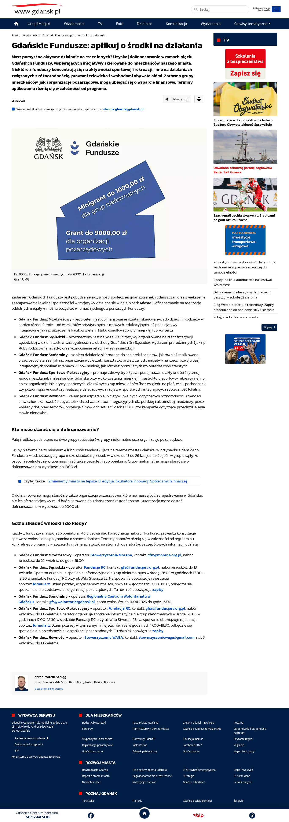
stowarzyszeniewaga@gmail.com (166, 637)
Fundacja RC (95, 567)
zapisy (158, 589)
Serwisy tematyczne (250, 23)
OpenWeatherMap (49, 757)
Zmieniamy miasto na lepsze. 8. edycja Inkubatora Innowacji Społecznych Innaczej (117, 481)
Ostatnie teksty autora (48, 688)
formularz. (42, 584)
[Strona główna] (16, 23)
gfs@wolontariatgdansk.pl (72, 602)
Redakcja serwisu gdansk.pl (31, 738)
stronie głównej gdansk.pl (123, 109)
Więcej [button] (267, 327)
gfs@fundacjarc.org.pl (140, 567)
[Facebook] (91, 815)
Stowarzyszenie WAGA (103, 637)
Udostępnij (180, 99)
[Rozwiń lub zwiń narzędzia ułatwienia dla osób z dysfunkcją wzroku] (252, 815)
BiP (17, 751)
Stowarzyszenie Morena (111, 555)
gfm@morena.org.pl (164, 555)
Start (15, 35)
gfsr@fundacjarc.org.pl (165, 608)
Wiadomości (30, 35)
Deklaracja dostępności (29, 744)
